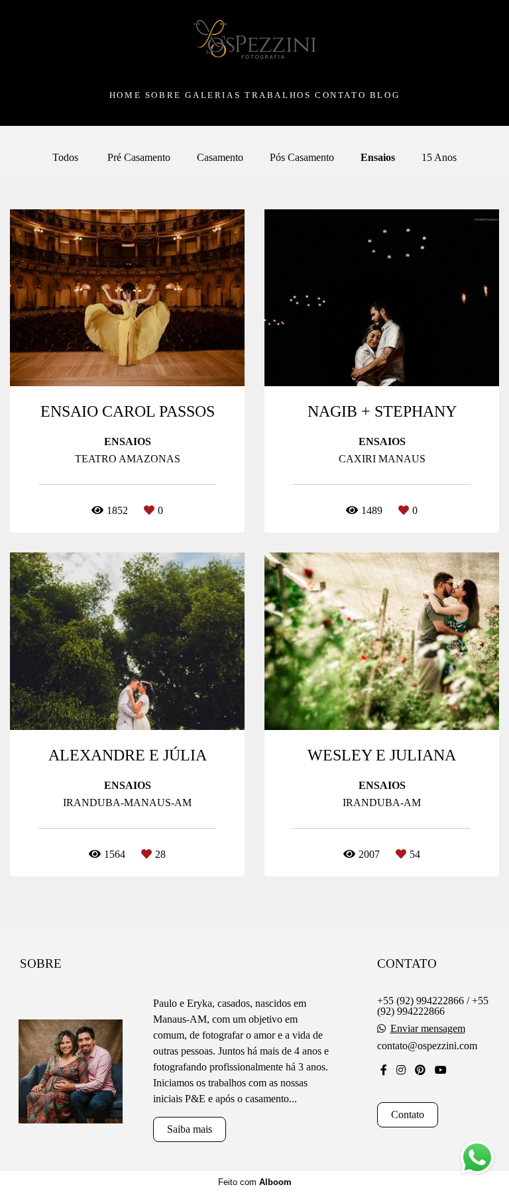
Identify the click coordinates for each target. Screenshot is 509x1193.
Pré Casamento (138, 157)
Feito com (255, 1182)
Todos (65, 157)
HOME (125, 95)
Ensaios (378, 157)
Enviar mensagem (427, 1028)
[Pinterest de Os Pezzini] (420, 1070)
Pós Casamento (302, 157)
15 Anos (439, 157)
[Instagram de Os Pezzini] (401, 1070)
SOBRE (163, 95)
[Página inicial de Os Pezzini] (254, 40)
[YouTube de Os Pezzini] (441, 1070)
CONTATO (340, 95)
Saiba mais (189, 1129)
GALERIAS (213, 95)
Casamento (220, 157)
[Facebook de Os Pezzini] (383, 1070)
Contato (407, 1114)
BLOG (385, 95)
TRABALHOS (278, 95)
